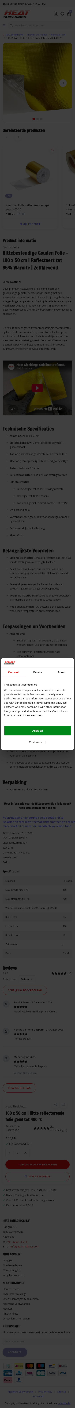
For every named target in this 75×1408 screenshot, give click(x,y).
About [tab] (61, 671)
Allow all (37, 730)
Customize (35, 742)
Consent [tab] (13, 671)
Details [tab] (37, 671)
